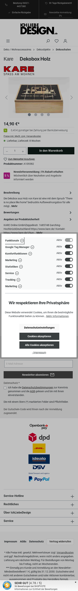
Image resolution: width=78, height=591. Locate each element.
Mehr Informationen (57, 316)
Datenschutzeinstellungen (39, 327)
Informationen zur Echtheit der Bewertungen (36, 589)
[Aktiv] (69, 240)
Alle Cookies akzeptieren (39, 345)
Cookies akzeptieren (39, 336)
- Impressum (39, 352)
